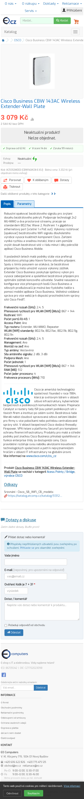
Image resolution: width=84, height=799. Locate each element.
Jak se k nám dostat (11, 733)
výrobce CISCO (13, 476)
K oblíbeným (40, 180)
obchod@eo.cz (12, 765)
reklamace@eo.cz (33, 765)
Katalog (10, 31)
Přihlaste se (27, 547)
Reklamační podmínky (12, 712)
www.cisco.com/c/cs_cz (41, 456)
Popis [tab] (7, 204)
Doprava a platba (9, 728)
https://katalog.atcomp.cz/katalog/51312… (34, 496)
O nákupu (30, 3)
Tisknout (14, 187)
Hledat (63, 20)
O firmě (5, 702)
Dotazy (64, 180)
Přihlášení (74, 10)
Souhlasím (34, 793)
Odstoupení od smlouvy (13, 717)
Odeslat (15, 632)
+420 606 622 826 (14, 762)
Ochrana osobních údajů (13, 722)
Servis (30, 11)
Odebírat (41, 687)
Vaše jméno (11, 555)
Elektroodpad (8, 738)
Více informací (72, 786)
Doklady (50, 3)
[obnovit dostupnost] (34, 159)
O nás (9, 3)
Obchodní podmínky (11, 707)
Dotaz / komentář (15, 599)
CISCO (17, 40)
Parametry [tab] (24, 204)
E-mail (34, 570)
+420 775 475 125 (36, 762)
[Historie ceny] (32, 119)
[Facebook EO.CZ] (4, 674)
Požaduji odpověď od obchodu (26, 625)
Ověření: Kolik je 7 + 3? (19, 584)
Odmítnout (12, 793)
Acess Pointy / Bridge (61, 472)
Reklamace (71, 3)
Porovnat (14, 180)
